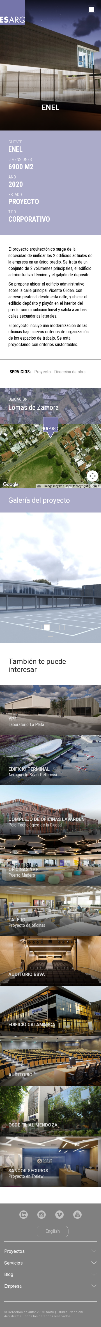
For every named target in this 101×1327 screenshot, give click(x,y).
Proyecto (42, 371)
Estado (15, 194)
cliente (15, 141)
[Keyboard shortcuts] (39, 486)
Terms (95, 486)
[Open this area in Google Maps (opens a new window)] (10, 484)
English (52, 1231)
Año (12, 177)
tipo (12, 211)
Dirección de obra (70, 371)
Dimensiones (20, 159)
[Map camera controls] (92, 476)
